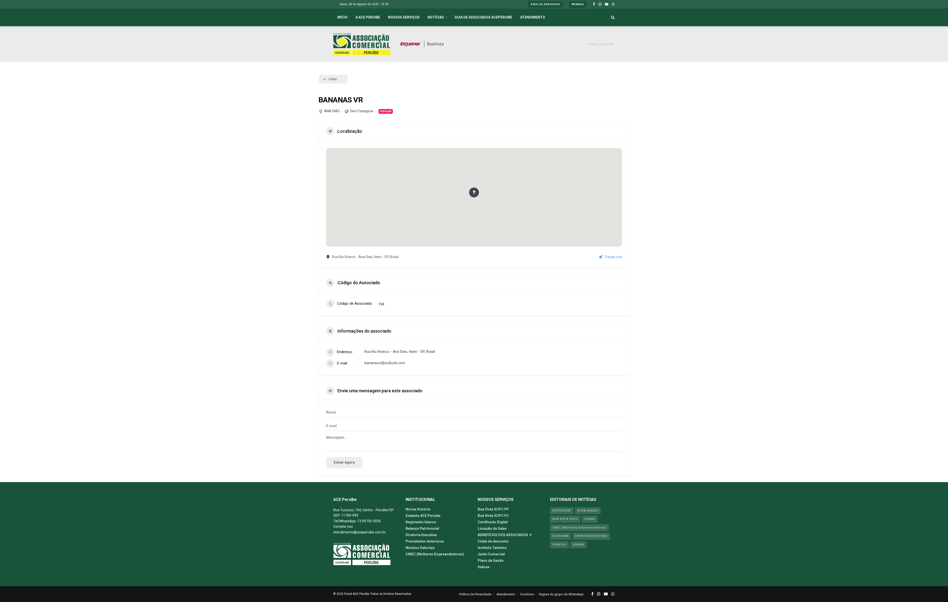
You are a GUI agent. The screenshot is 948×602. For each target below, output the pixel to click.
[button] (474, 192)
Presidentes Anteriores (425, 541)
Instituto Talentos (492, 548)
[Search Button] (613, 17)
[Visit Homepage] (361, 44)
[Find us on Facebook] (594, 4)
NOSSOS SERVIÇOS (404, 17)
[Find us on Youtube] (606, 4)
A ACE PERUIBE (368, 17)
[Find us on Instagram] (599, 4)
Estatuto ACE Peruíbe (423, 516)
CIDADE (589, 519)
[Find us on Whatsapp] (613, 4)
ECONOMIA (561, 536)
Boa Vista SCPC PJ (493, 516)
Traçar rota (613, 257)
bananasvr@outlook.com (384, 363)
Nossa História (418, 509)
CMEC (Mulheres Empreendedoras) (435, 554)
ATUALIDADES (587, 510)
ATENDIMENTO (532, 17)
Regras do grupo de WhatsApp (561, 594)
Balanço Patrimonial (422, 528)
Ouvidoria (527, 594)
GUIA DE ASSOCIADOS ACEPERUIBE (483, 17)
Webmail (578, 4)
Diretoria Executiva (421, 535)
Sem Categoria (361, 111)
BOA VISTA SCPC (565, 519)
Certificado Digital (493, 522)
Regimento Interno (421, 522)
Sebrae (483, 567)
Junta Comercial (491, 554)
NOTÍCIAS (436, 17)
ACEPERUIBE (562, 510)
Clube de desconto (493, 541)
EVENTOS (559, 544)
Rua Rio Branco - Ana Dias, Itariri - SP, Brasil (399, 351)
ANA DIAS (332, 111)
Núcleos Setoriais (420, 548)
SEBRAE (578, 544)
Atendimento (505, 594)
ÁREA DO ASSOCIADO (545, 4)
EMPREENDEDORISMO (591, 536)
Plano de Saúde (490, 561)
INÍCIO (342, 17)
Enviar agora (344, 462)
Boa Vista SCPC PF (493, 509)
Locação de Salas (492, 528)
